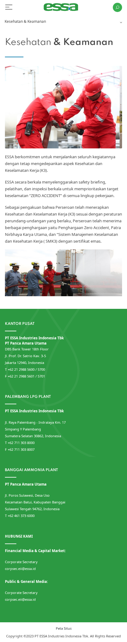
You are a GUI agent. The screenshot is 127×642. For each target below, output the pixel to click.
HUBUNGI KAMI (19, 536)
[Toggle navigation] (9, 7)
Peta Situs (64, 628)
